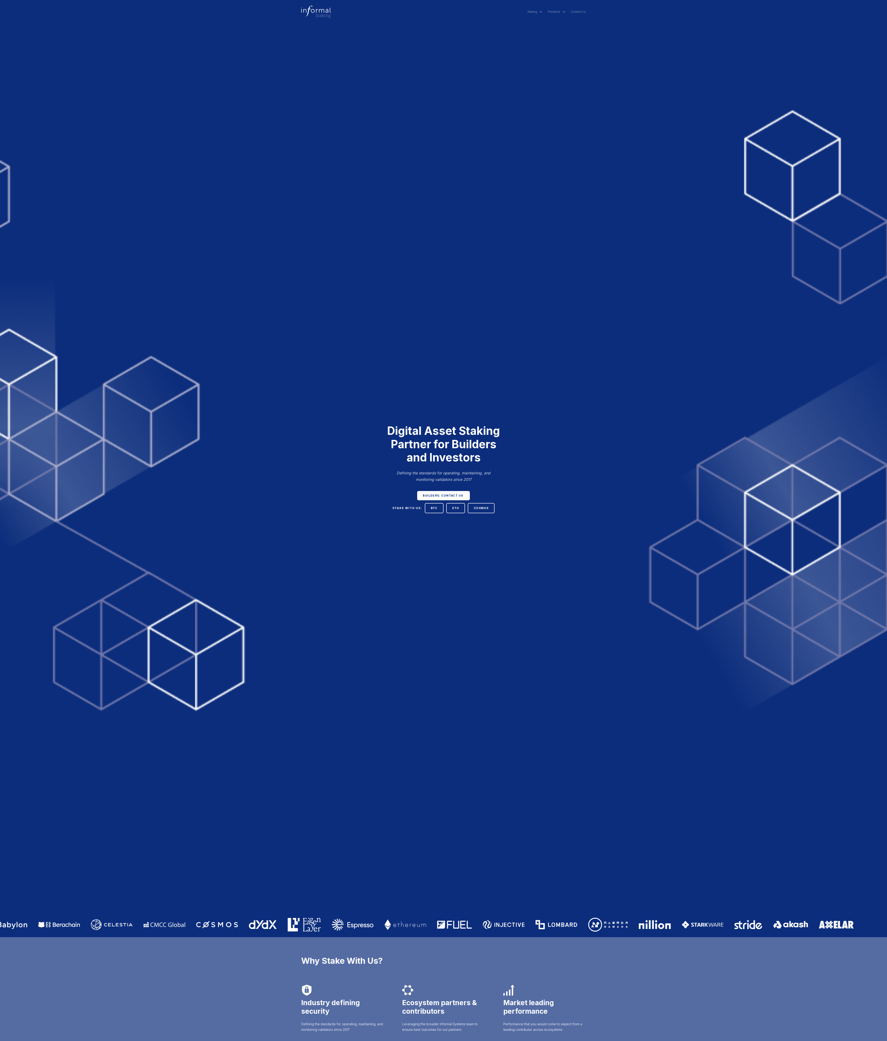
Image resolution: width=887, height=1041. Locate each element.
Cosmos (481, 508)
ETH (455, 508)
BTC (434, 508)
